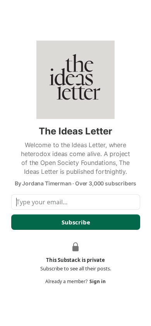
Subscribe (75, 222)
